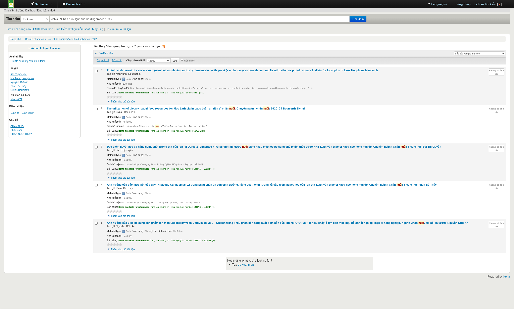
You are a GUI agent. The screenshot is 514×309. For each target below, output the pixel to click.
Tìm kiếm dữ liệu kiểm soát (72, 29)
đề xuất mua (246, 264)
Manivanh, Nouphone (22, 78)
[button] (41, 4)
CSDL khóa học (43, 29)
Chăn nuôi (16, 130)
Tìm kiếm (13, 18)
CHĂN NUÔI (17, 126)
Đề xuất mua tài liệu (118, 29)
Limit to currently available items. (28, 60)
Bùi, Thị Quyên (18, 74)
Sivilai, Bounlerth (19, 89)
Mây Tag (97, 29)
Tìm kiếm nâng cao (18, 29)
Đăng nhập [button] (463, 4)
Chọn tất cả (103, 60)
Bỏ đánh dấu (106, 53)
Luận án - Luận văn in (22, 112)
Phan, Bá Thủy (18, 86)
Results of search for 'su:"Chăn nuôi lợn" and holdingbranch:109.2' (61, 39)
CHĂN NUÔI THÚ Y (21, 133)
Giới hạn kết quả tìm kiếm (44, 48)
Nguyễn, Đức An (19, 82)
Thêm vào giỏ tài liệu (123, 101)
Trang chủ (15, 39)
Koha (506, 276)
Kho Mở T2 (16, 99)
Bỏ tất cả (116, 60)
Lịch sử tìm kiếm (485, 4)
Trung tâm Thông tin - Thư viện (18, 4)
